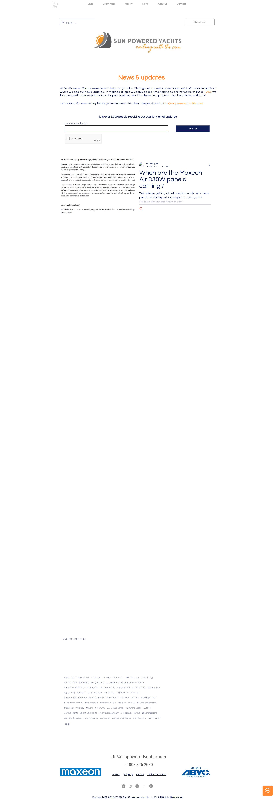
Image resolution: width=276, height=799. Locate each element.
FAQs (208, 91)
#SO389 (106, 677)
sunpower (105, 718)
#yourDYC (100, 708)
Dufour (146, 708)
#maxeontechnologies (75, 697)
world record (139, 718)
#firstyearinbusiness (127, 687)
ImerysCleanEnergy (109, 712)
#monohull (112, 697)
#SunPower (118, 677)
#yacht (89, 708)
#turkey (80, 708)
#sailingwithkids (149, 697)
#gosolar (81, 692)
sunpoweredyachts (121, 718)
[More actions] (210, 165)
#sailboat (125, 697)
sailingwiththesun (73, 718)
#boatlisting (147, 677)
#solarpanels (91, 702)
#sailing (135, 697)
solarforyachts (91, 718)
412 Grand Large (133, 708)
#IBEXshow (83, 677)
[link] (55, 5)
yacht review (154, 718)
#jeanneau (109, 692)
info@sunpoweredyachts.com (183, 103)
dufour (136, 712)
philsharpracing (149, 712)
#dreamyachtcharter (74, 687)
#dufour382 (93, 687)
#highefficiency (94, 692)
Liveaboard (125, 712)
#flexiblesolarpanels (149, 687)
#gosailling (69, 692)
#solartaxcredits (108, 702)
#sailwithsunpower (73, 702)
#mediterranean (97, 697)
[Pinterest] (123, 786)
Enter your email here (75, 123)
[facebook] (144, 786)
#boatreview (70, 682)
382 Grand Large (115, 708)
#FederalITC (70, 677)
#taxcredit (69, 708)
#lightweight (123, 692)
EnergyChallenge (88, 712)
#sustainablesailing (146, 702)
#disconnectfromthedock (133, 682)
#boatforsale (132, 677)
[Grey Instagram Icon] (130, 786)
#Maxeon (95, 677)
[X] (137, 786)
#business (84, 682)
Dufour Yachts (71, 712)
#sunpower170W (126, 702)
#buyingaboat (97, 682)
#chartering (112, 682)
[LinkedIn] (151, 786)
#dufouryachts (107, 687)
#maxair (135, 692)
